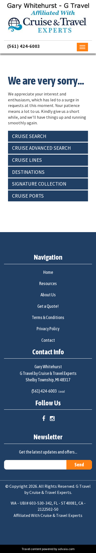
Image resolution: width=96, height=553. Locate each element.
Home (48, 272)
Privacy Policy (48, 328)
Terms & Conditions (48, 317)
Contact (48, 340)
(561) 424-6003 (23, 46)
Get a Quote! (48, 306)
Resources (48, 283)
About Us (48, 294)
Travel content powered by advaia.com (48, 549)
